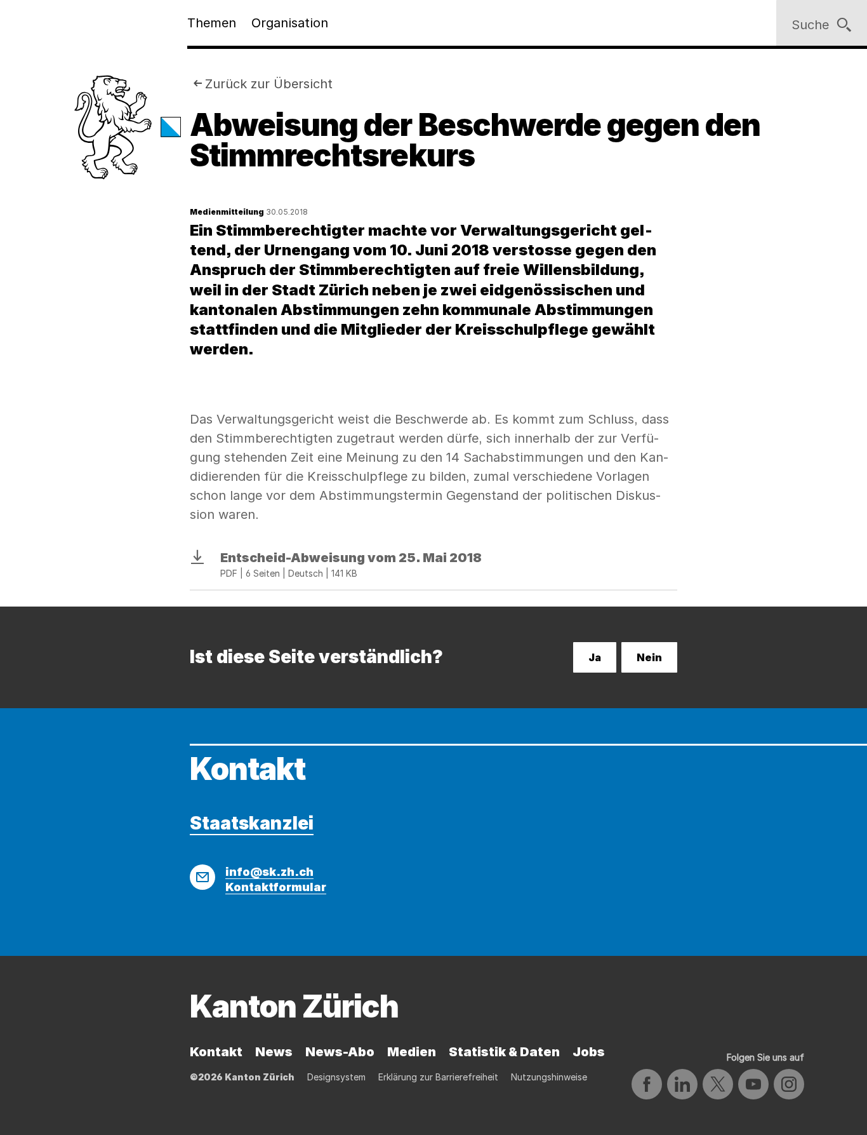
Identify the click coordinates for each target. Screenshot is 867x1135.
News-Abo (339, 1051)
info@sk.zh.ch (269, 871)
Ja (594, 657)
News (274, 1051)
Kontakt (216, 1051)
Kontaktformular (275, 887)
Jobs (588, 1051)
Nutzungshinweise (549, 1076)
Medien (411, 1051)
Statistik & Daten (504, 1051)
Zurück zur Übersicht (269, 83)
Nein (649, 657)
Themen (211, 22)
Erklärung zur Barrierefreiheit (438, 1076)
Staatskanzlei (252, 823)
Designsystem (336, 1076)
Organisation (289, 22)
